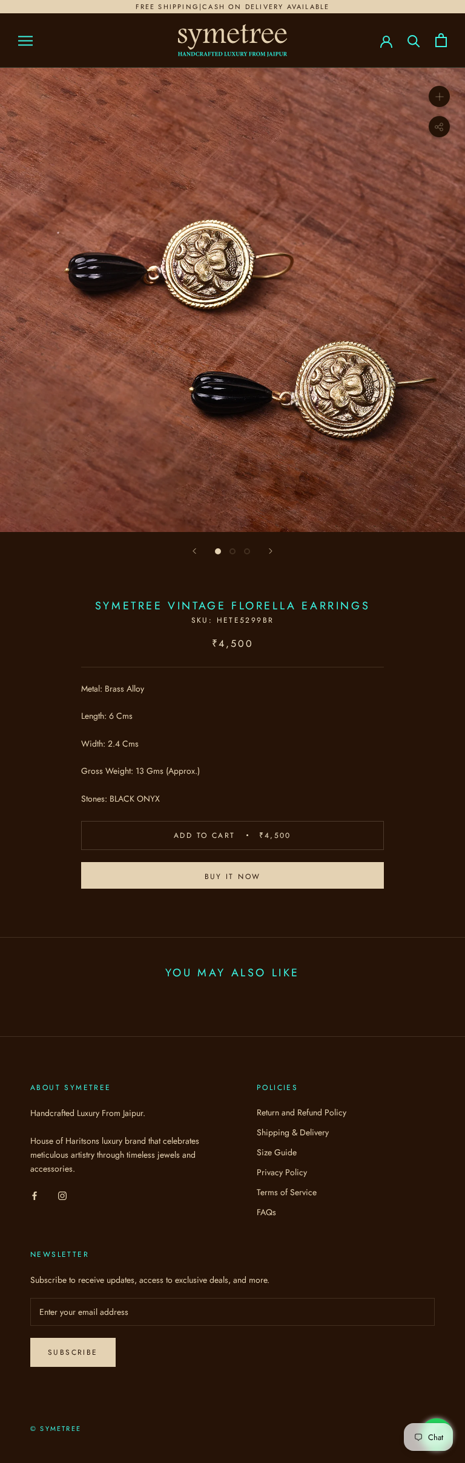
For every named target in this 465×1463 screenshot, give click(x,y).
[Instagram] (62, 1195)
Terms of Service (287, 1192)
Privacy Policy (282, 1172)
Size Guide (277, 1152)
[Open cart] (441, 40)
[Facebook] (34, 1195)
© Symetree (55, 1428)
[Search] (413, 40)
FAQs (266, 1212)
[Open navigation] (25, 40)
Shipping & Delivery (293, 1132)
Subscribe (73, 1352)
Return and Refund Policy (301, 1112)
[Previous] (194, 551)
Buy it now (233, 876)
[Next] (270, 551)
